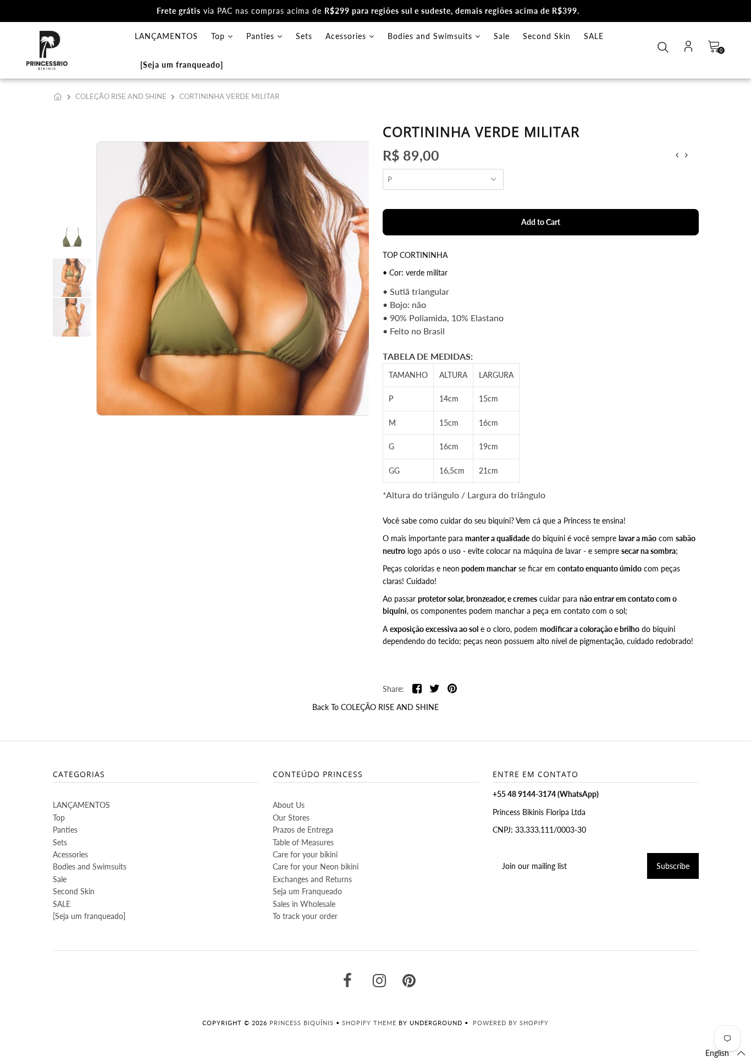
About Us (289, 805)
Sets (304, 36)
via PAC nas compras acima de (368, 10)
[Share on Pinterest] (452, 689)
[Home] (60, 96)
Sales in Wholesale (304, 904)
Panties (261, 36)
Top (219, 36)
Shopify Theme (369, 1022)
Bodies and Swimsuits (431, 36)
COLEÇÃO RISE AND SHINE (121, 96)
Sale (502, 36)
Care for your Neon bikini (315, 866)
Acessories (347, 36)
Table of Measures (303, 842)
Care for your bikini (305, 854)
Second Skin (547, 36)
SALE (594, 36)
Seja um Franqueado (307, 891)
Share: (393, 689)
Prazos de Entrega (303, 829)
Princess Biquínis (301, 1022)
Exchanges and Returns (312, 879)
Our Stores (291, 817)
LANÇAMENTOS (166, 36)
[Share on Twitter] (434, 689)
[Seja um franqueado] (181, 64)
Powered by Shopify (511, 1022)
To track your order (305, 916)
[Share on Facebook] (417, 689)
